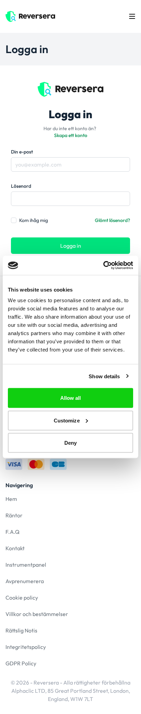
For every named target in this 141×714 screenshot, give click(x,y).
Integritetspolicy (25, 646)
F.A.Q (12, 531)
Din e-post (22, 152)
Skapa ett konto (70, 135)
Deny (70, 443)
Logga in (70, 245)
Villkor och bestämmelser (36, 614)
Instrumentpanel (25, 564)
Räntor (14, 515)
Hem (11, 498)
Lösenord (21, 186)
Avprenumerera (24, 581)
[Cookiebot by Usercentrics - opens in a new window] (103, 265)
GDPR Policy (20, 663)
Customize (67, 420)
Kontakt (15, 548)
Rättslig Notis (21, 630)
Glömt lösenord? (112, 220)
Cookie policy (21, 597)
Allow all (70, 398)
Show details (104, 376)
